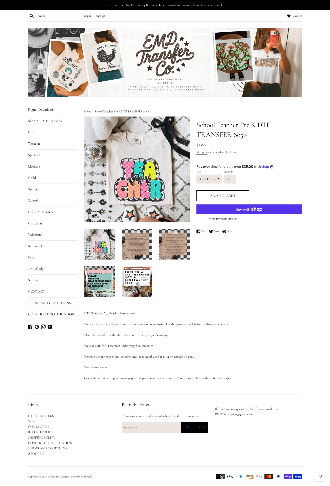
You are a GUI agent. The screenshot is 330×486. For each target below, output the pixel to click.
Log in (88, 16)
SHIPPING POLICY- (42, 437)
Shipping (201, 152)
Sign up (100, 16)
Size (198, 171)
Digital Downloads (41, 109)
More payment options (223, 218)
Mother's (34, 166)
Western (34, 143)
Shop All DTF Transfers (45, 121)
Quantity (228, 171)
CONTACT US (38, 427)
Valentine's (35, 234)
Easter (32, 257)
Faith (31, 132)
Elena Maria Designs (59, 476)
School (33, 200)
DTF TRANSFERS (41, 416)
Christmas (35, 223)
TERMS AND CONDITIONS (49, 303)
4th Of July (36, 269)
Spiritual (34, 155)
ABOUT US (36, 454)
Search (32, 421)
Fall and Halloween (41, 212)
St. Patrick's (36, 246)
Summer (34, 280)
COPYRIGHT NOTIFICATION (51, 314)
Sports (32, 189)
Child (32, 177)
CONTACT (36, 291)
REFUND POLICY (40, 432)
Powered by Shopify (81, 476)
